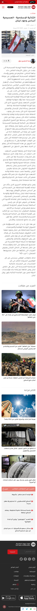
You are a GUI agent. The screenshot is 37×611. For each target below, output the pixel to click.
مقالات (32, 13)
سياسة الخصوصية (30, 603)
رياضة (33, 584)
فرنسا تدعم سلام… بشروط (21, 495)
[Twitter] (27, 609)
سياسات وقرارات (29, 576)
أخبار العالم (15, 567)
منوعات (16, 576)
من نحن (32, 589)
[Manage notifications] (4, 606)
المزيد (6, 489)
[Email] (34, 609)
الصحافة (32, 572)
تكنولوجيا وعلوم (30, 580)
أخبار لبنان (32, 567)
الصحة (16, 580)
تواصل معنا (15, 589)
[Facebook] (23, 609)
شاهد (14, 584)
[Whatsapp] (30, 609)
